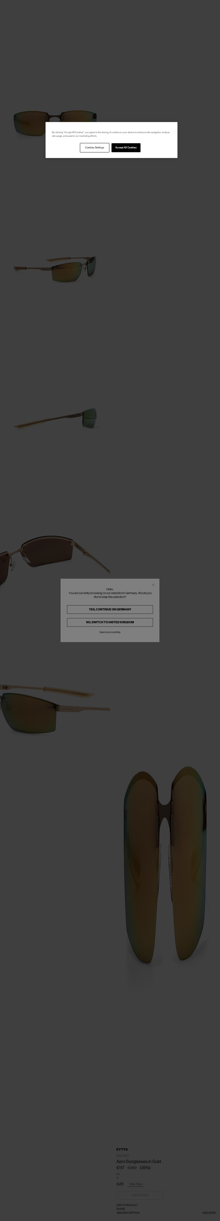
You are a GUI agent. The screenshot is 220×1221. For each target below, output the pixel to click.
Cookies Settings (94, 147)
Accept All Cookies (125, 147)
